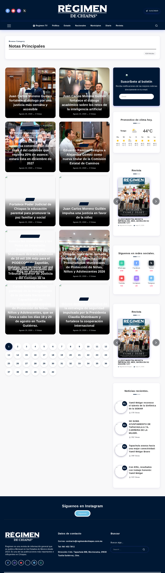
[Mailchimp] (150, 96)
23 (97, 355)
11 (97, 346)
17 (44, 355)
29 (44, 363)
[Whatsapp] (121, 266)
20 (70, 355)
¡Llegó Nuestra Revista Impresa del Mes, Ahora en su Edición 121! (133, 221)
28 (35, 363)
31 (62, 363)
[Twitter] (24, 10)
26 (17, 363)
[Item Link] (121, 407)
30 (53, 363)
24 (106, 355)
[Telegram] (151, 281)
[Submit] (144, 549)
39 (26, 372)
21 (79, 355)
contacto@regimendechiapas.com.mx (84, 541)
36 (106, 363)
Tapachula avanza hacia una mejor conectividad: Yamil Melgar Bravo (142, 448)
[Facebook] (7, 10)
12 (106, 346)
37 (9, 372)
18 (53, 355)
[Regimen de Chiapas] (136, 76)
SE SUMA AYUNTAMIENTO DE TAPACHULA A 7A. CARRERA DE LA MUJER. (140, 427)
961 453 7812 (68, 547)
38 (17, 372)
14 (17, 355)
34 (88, 363)
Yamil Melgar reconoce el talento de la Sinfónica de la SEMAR (142, 405)
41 (44, 372)
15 (26, 355)
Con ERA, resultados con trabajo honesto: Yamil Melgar (140, 470)
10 (88, 346)
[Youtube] (13, 10)
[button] (117, 201)
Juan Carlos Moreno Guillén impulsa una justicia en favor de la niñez (84, 213)
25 (9, 363)
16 (35, 355)
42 (53, 372)
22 (88, 355)
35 (97, 363)
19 (62, 355)
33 (79, 363)
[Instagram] (19, 10)
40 (35, 372)
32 (70, 363)
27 (26, 363)
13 (9, 355)
